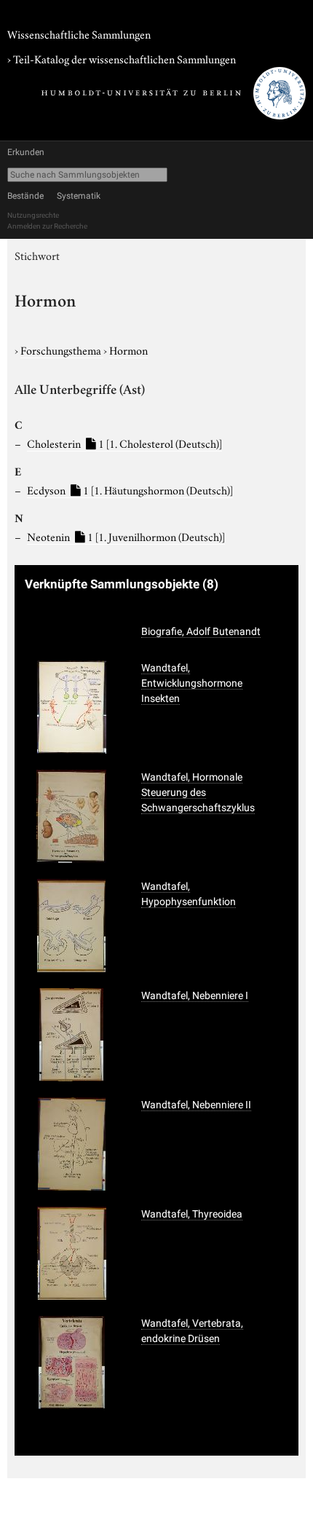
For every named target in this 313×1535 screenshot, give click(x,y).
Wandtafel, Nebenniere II (196, 1104)
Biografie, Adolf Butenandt (201, 631)
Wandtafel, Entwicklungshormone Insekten (191, 683)
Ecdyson (130, 489)
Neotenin (126, 536)
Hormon (128, 350)
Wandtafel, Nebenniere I (194, 995)
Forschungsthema (61, 350)
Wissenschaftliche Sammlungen (79, 33)
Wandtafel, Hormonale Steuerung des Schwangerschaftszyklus (198, 792)
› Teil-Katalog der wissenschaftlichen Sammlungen (121, 58)
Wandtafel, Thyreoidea (191, 1214)
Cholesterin (124, 443)
